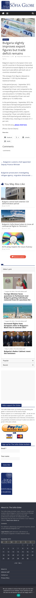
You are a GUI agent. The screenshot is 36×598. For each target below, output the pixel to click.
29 (23, 558)
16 (27, 552)
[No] (34, 592)
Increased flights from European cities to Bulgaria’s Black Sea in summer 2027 (16, 325)
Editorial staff (5, 572)
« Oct (15, 563)
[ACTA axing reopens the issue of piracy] (13, 233)
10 (32, 548)
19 (8, 555)
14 (18, 552)
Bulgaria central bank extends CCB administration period (15, 203)
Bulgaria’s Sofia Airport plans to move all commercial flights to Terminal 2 (18, 225)
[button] (18, 269)
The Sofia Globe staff (21, 291)
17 (32, 552)
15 (23, 552)
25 (3, 558)
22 (23, 555)
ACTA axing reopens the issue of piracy (17, 247)
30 (27, 558)
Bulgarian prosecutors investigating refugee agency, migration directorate (16, 174)
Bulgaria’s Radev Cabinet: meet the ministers (17, 352)
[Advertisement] (18, 385)
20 (13, 555)
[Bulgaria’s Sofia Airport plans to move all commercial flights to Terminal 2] (13, 211)
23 (27, 555)
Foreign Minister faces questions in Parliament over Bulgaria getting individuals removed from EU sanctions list (17, 297)
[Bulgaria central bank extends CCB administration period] (13, 188)
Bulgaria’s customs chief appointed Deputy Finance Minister (16, 163)
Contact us (4, 575)
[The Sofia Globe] (3, 13)
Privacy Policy (5, 578)
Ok (18, 595)
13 (13, 552)
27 (13, 558)
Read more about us (13, 520)
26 (8, 558)
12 (8, 552)
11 (3, 552)
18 (3, 555)
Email (3, 448)
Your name (5, 456)
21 (18, 555)
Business (5, 39)
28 (18, 558)
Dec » (20, 563)
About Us (4, 569)
